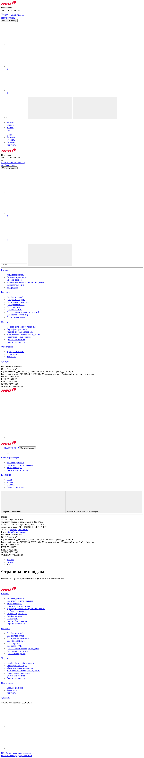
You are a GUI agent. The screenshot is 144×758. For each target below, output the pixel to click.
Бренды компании (15, 351)
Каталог (5, 270)
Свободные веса (14, 280)
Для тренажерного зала (18, 302)
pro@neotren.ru (8, 18)
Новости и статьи (15, 487)
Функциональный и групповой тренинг (26, 282)
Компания (6, 475)
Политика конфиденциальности (16, 755)
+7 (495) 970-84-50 (10, 448)
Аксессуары (12, 618)
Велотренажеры (14, 467)
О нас (9, 479)
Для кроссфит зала (15, 304)
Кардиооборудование (17, 621)
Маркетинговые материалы (20, 332)
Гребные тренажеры (16, 611)
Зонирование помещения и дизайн (23, 334)
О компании (7, 347)
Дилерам (5, 361)
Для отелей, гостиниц (17, 314)
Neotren (10, 559)
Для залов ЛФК (14, 309)
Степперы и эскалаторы (18, 606)
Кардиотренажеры (15, 275)
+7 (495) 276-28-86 (19, 529)
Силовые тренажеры (17, 277)
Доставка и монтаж (16, 339)
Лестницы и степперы (17, 470)
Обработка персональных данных (17, 753)
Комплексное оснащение (19, 337)
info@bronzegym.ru (17, 532)
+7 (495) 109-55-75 (13, 15)
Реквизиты (12, 354)
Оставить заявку (9, 21)
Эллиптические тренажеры (20, 465)
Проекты (11, 484)
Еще (9, 130)
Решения (5, 292)
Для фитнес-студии (16, 299)
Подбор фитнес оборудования (21, 327)
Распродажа (12, 287)
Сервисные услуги (16, 342)
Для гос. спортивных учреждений (23, 312)
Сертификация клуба (17, 329)
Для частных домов (16, 317)
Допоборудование (15, 285)
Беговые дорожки (15, 462)
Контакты (11, 356)
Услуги (4, 322)
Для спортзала (13, 307)
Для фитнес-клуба (15, 297)
